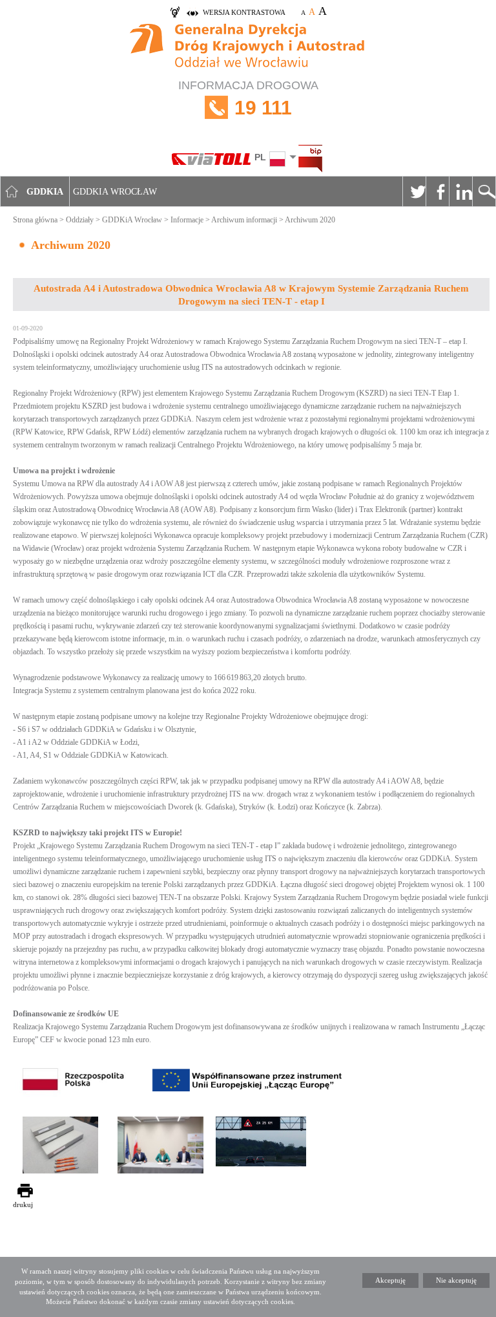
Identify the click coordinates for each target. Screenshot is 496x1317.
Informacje (186, 219)
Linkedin (460, 191)
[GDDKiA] (248, 47)
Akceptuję (390, 1280)
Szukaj (483, 191)
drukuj (23, 1204)
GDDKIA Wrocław (115, 192)
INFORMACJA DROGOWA (248, 98)
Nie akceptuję (456, 1280)
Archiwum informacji (244, 219)
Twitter (414, 191)
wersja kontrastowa (244, 12)
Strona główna (35, 219)
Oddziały (80, 219)
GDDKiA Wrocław (132, 219)
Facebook (437, 191)
